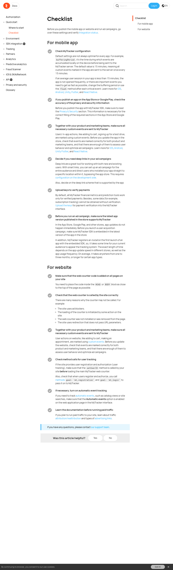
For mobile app (145, 23)
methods (60, 379)
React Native (90, 92)
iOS (119, 88)
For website (144, 29)
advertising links (103, 418)
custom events (96, 341)
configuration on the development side (75, 177)
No (110, 437)
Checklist (140, 18)
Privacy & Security (68, 111)
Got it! (158, 566)
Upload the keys (63, 205)
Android (59, 92)
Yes (95, 437)
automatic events (85, 395)
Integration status (88, 32)
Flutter (74, 92)
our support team (100, 427)
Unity (67, 92)
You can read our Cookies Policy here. (72, 566)
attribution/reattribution (68, 418)
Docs (14, 5)
